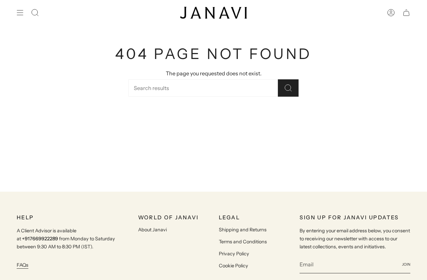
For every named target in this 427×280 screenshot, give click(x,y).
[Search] (288, 88)
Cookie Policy (233, 266)
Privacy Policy (234, 254)
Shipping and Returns (243, 230)
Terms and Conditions (243, 242)
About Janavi (152, 230)
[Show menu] (20, 12)
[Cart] (406, 12)
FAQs (22, 265)
